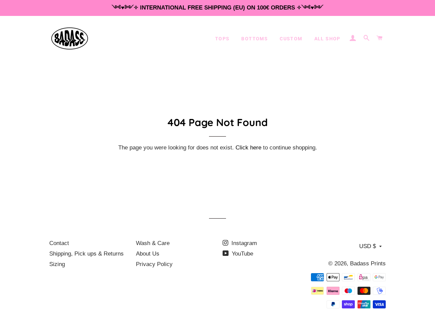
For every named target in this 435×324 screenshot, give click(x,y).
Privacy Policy (154, 264)
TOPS (222, 38)
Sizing (57, 264)
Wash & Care (153, 243)
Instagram (243, 243)
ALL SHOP (327, 38)
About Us (147, 253)
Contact (59, 243)
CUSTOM (291, 38)
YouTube (241, 253)
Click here (248, 147)
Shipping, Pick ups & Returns (86, 253)
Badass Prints (368, 263)
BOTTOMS (254, 38)
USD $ (367, 246)
